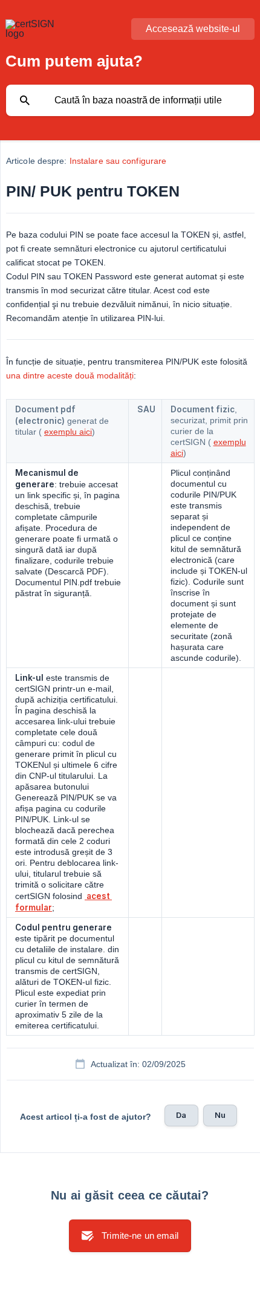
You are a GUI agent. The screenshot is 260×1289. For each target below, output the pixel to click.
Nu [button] (220, 1115)
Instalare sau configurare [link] (118, 161)
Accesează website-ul (193, 29)
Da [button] (181, 1115)
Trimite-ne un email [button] (140, 1235)
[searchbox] (130, 100)
